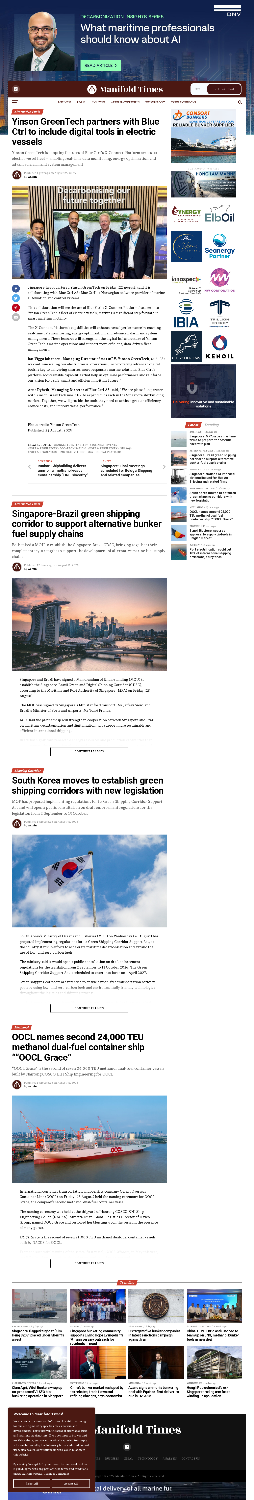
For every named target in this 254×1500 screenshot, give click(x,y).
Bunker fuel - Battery (71, 445)
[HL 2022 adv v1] (203, 196)
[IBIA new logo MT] (186, 328)
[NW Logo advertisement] (219, 294)
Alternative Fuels (125, 102)
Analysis (98, 102)
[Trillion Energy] (219, 328)
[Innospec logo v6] (186, 294)
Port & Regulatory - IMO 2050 (50, 452)
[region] (51, 1450)
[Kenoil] (219, 361)
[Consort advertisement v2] (203, 162)
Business (64, 102)
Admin (32, 176)
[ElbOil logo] (219, 227)
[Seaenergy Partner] (219, 261)
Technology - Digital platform (98, 452)
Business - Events (104, 445)
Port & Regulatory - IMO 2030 (110, 448)
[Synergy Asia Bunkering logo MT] (186, 227)
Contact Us (191, 1458)
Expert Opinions (183, 102)
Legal (81, 102)
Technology (155, 102)
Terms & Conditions (56, 1473)
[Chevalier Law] (186, 361)
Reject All (32, 1483)
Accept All (71, 1483)
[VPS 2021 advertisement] (203, 417)
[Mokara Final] (186, 261)
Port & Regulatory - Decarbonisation (57, 448)
